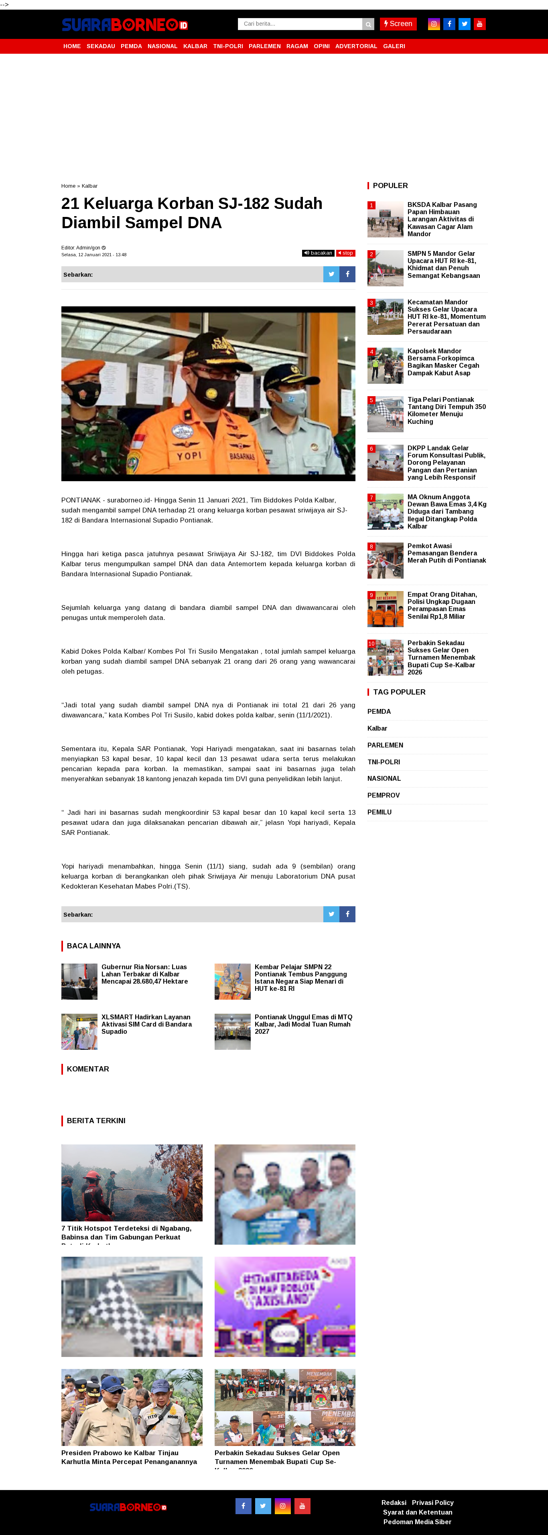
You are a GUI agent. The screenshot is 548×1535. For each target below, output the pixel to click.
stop (347, 253)
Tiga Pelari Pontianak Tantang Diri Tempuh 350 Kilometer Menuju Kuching (447, 410)
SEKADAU (101, 46)
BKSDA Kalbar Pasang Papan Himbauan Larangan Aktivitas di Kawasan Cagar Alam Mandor (442, 219)
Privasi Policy (433, 1502)
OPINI (322, 46)
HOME (72, 46)
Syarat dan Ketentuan (418, 1512)
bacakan (320, 253)
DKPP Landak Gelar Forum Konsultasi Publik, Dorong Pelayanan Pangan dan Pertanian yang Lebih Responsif (446, 463)
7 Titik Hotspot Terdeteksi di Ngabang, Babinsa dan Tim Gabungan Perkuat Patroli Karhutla (126, 1237)
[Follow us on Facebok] (243, 1506)
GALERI (394, 46)
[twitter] (465, 24)
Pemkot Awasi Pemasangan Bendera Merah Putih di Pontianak (447, 553)
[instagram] (434, 24)
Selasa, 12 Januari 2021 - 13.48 (93, 254)
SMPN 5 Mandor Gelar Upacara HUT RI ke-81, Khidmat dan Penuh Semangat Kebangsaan (444, 264)
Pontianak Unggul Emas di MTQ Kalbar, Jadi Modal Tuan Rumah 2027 (304, 1024)
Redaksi (394, 1502)
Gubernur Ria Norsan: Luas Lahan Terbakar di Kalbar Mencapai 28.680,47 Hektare (144, 974)
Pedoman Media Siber (418, 1522)
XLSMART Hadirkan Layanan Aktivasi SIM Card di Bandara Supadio (146, 1024)
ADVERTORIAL (356, 46)
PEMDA (131, 46)
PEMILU (379, 812)
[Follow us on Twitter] (263, 1506)
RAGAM (297, 46)
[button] (479, 43)
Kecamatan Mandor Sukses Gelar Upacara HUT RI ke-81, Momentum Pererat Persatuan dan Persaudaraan (447, 317)
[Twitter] (331, 274)
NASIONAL (163, 46)
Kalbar (89, 186)
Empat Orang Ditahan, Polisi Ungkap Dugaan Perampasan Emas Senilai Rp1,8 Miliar (442, 605)
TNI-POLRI (228, 46)
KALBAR (195, 46)
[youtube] (480, 24)
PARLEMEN (265, 46)
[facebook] (449, 24)
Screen (400, 24)
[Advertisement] (274, 118)
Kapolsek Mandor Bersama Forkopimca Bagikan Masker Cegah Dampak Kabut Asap (443, 362)
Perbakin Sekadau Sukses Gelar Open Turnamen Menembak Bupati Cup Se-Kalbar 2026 (277, 1461)
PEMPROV (383, 795)
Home (68, 186)
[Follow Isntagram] (283, 1506)
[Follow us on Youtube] (302, 1506)
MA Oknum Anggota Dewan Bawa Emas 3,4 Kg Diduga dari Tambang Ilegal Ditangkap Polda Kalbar (447, 512)
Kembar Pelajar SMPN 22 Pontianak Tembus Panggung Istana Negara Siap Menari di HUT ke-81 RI (301, 978)
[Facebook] (347, 274)
